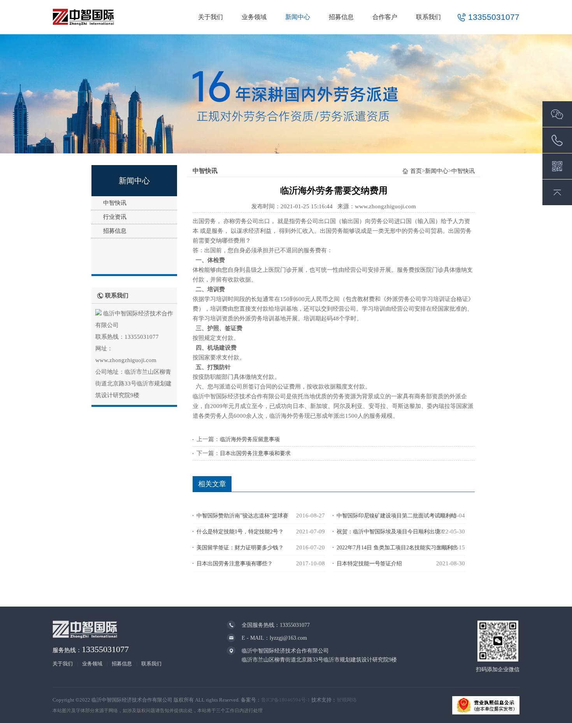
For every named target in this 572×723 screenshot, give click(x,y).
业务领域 (254, 17)
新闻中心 (297, 17)
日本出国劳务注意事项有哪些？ (235, 563)
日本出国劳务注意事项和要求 (255, 453)
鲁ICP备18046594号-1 (285, 700)
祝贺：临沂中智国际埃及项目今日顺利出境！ (391, 532)
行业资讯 (114, 217)
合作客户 (384, 17)
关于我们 (210, 17)
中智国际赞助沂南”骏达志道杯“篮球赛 (242, 516)
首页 (416, 171)
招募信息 (341, 17)
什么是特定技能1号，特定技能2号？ (240, 532)
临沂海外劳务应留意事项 (250, 439)
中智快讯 (114, 203)
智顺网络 (347, 700)
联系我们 (428, 17)
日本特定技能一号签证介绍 (369, 563)
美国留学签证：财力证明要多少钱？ (240, 548)
